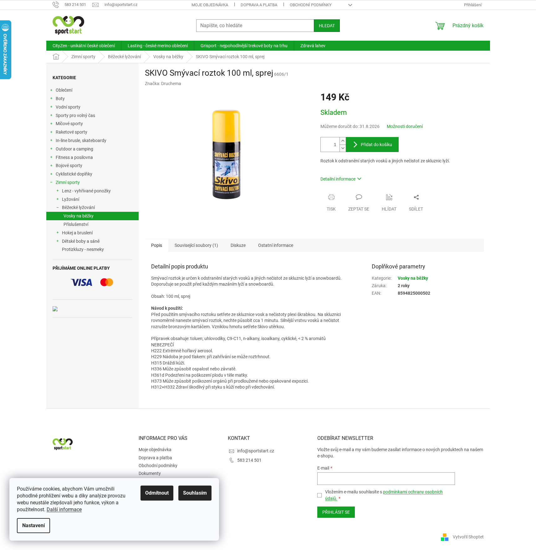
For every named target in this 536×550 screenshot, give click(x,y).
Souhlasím (195, 493)
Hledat (327, 25)
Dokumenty (150, 473)
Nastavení (33, 525)
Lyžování (70, 199)
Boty (60, 98)
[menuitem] (83, 46)
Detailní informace (337, 178)
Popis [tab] (156, 245)
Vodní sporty (68, 106)
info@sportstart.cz (255, 450)
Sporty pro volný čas (75, 115)
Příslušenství (76, 224)
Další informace (64, 509)
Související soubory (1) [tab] (196, 245)
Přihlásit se (336, 512)
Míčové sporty (69, 123)
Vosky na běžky (79, 215)
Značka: (163, 83)
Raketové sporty (71, 132)
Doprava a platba (259, 5)
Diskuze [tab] (238, 245)
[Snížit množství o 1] (342, 148)
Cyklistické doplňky (74, 173)
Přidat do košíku (376, 144)
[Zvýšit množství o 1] (342, 141)
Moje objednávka (209, 5)
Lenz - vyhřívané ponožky (86, 190)
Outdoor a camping (74, 148)
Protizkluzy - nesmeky (83, 249)
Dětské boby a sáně (81, 241)
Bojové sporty (69, 165)
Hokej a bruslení (77, 232)
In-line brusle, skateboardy (81, 140)
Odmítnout (157, 493)
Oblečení (64, 90)
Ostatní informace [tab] (275, 245)
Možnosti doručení (405, 126)
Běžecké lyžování (78, 207)
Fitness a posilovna (74, 157)
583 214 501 (249, 460)
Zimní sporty (68, 182)
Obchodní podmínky (311, 5)
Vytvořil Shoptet (468, 536)
